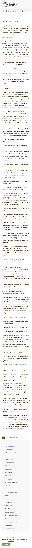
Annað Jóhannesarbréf (11, 518)
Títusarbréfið (8, 495)
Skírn (24, 101)
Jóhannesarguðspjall (10, 452)
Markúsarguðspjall (10, 446)
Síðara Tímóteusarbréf (11, 492)
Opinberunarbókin (10, 528)
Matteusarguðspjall (10, 443)
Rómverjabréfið (9, 459)
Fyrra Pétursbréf (9, 509)
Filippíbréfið (8, 475)
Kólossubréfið (8, 479)
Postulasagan (8, 456)
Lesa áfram (11, 541)
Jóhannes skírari (7, 75)
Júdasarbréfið (8, 525)
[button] (16, 438)
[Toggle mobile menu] (29, 4)
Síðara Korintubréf (10, 466)
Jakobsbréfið (8, 505)
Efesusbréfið (8, 472)
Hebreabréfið (8, 502)
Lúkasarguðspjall (9, 449)
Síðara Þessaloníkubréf (11, 485)
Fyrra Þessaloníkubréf (11, 482)
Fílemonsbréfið (9, 499)
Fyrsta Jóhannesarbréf (11, 515)
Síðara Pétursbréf (9, 512)
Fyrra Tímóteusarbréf (10, 489)
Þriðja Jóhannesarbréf (11, 522)
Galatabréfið (8, 469)
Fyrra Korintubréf (9, 462)
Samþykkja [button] (6, 544)
